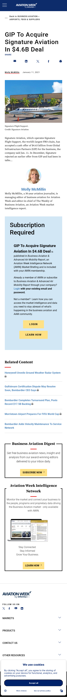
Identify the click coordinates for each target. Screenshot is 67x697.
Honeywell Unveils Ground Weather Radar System (33, 372)
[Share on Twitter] (37, 62)
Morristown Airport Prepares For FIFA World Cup (32, 414)
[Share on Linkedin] (26, 62)
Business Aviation (28, 16)
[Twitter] (3, 608)
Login (33, 324)
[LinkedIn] (22, 608)
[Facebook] (10, 608)
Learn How (33, 334)
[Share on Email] (15, 62)
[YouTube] (16, 608)
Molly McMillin (12, 72)
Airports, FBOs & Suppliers (25, 19)
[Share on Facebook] (49, 62)
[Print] (60, 62)
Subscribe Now (32, 472)
